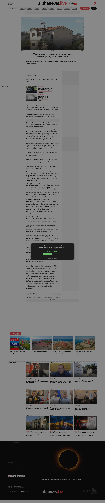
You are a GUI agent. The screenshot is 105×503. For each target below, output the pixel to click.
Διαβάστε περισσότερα (57, 249)
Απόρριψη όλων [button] (57, 254)
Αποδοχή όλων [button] (47, 254)
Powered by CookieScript (52, 258)
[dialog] (52, 251)
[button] (52, 251)
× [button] (73, 244)
